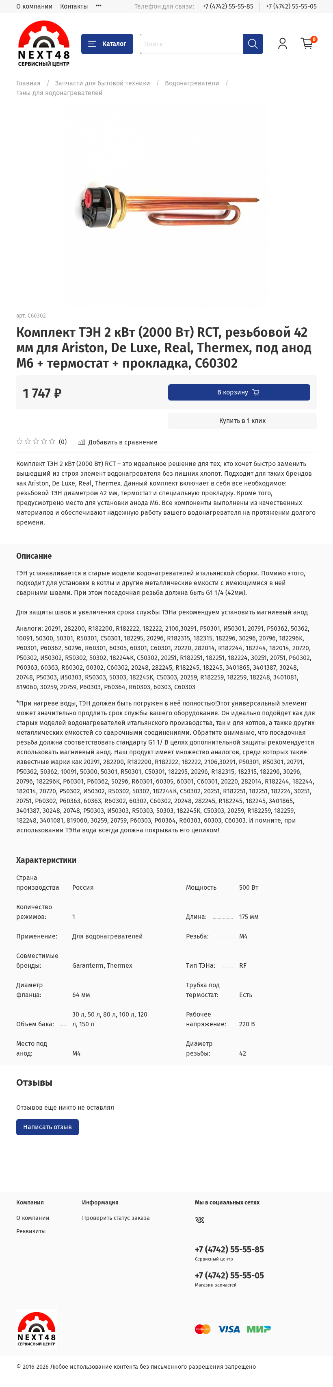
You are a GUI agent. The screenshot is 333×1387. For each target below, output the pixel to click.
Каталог (114, 44)
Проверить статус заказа (116, 1218)
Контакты (74, 6)
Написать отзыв (47, 1127)
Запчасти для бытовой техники (102, 83)
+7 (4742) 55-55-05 (291, 6)
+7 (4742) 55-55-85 (228, 6)
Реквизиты (31, 1231)
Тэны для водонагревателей (59, 93)
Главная (28, 83)
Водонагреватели (192, 83)
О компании (34, 6)
